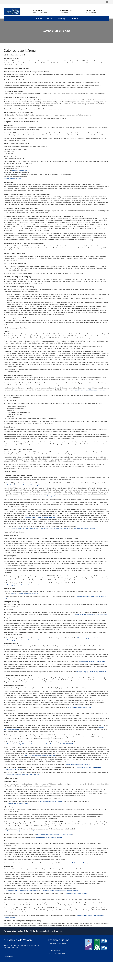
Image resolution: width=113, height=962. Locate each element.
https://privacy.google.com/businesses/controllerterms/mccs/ (21, 585)
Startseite (38, 19)
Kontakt (75, 19)
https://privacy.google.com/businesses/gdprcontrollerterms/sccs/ (59, 890)
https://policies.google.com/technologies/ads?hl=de (91, 671)
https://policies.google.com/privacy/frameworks (90, 638)
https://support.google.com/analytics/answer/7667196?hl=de (90, 614)
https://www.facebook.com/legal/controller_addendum (39, 517)
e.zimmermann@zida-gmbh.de (21, 170)
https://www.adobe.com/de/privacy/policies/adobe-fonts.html (54, 834)
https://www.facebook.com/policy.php (84, 528)
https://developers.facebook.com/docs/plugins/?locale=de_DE (22, 485)
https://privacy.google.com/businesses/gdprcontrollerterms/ (21, 890)
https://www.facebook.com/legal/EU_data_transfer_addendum (22, 528)
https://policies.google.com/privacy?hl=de (80, 707)
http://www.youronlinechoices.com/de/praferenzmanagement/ (21, 774)
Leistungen (62, 19)
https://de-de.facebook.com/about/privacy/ (77, 764)
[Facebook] (107, 2)
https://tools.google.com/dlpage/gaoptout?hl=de (25, 593)
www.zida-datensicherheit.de (12, 178)
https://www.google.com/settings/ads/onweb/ (92, 661)
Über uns (49, 19)
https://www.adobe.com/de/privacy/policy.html (49, 837)
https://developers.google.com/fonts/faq (51, 801)
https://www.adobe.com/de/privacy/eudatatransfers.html (20, 831)
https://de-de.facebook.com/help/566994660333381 (56, 528)
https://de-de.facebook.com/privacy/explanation (45, 496)
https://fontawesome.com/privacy (78, 863)
